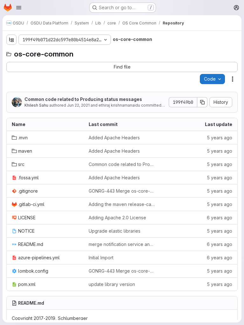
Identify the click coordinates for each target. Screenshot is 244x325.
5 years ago (219, 137)
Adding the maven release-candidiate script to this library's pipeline (122, 204)
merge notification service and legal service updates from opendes (122, 244)
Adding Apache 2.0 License (117, 217)
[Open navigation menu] (19, 8)
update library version (112, 284)
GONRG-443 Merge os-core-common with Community (122, 191)
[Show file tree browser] (11, 40)
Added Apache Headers (114, 137)
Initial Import (101, 257)
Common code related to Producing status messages (83, 99)
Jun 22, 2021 (78, 105)
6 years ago (219, 217)
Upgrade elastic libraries (114, 231)
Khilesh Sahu (36, 105)
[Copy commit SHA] (202, 102)
